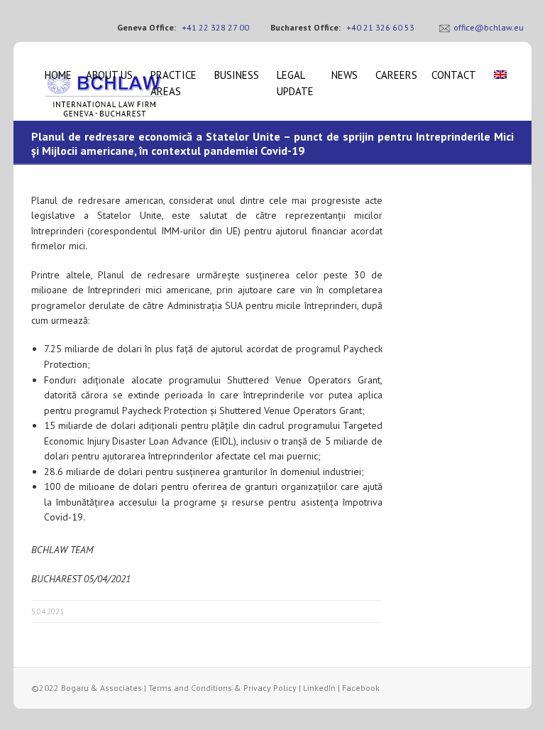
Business (236, 75)
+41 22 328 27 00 (215, 27)
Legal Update (295, 83)
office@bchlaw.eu (488, 27)
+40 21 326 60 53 (380, 27)
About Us (109, 75)
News (344, 75)
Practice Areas (173, 83)
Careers (396, 75)
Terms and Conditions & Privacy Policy (222, 687)
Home (58, 75)
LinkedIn (319, 687)
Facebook (361, 687)
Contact (453, 75)
